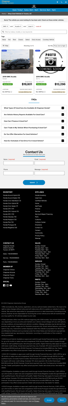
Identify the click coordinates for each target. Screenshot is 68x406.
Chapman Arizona (9, 272)
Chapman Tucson (9, 275)
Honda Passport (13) (10, 219)
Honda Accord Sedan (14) (11, 198)
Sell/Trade (38, 206)
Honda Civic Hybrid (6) (10, 203)
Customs (38, 219)
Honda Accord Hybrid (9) (11, 195)
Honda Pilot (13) (8, 222)
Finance (37, 209)
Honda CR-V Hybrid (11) (11, 211)
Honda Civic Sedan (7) (10, 206)
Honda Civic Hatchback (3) (12, 201)
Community (39, 233)
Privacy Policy (39, 236)
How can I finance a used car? (16, 121)
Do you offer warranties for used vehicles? (21, 134)
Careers (37, 230)
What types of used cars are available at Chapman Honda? (27, 108)
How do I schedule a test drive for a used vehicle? (24, 141)
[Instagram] (7, 285)
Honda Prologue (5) (9, 225)
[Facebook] (4, 285)
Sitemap (37, 238)
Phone (6, 169)
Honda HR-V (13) (8, 214)
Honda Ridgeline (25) (10, 227)
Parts (36, 217)
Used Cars (38, 198)
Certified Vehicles (41, 201)
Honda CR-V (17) (8, 209)
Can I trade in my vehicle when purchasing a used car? (25, 128)
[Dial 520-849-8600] (62, 2)
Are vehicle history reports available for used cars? (24, 114)
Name (9, 159)
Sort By (50, 46)
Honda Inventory (40, 195)
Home (4, 14)
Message (41, 169)
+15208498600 (12, 254)
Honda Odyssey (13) (9, 217)
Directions (38, 225)
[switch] (66, 2)
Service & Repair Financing (44, 214)
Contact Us (38, 227)
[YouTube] (10, 285)
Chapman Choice (9, 270)
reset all (38, 26)
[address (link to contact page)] (57, 2)
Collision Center (40, 222)
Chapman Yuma (8, 278)
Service (37, 211)
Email (40, 159)
